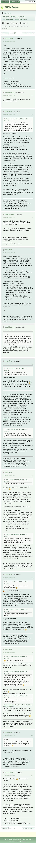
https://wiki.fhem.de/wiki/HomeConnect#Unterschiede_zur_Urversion (17, 706)
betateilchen (9, 214)
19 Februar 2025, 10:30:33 (9, 95)
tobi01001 (8, 250)
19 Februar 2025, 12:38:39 (9, 330)
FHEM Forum (12, 7)
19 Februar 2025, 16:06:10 (9, 652)
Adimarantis (9, 38)
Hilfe (4, 839)
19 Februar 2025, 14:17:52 (9, 475)
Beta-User (8, 111)
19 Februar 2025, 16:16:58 (9, 735)
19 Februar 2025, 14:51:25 (9, 577)
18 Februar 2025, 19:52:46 (9, 41)
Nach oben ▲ (29, 839)
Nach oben (5, 828)
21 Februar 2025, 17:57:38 (9, 775)
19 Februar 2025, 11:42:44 (9, 252)
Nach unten (5, 33)
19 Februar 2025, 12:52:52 (9, 364)
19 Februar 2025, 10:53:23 (9, 114)
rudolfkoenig (9, 92)
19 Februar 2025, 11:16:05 (9, 217)
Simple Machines (22, 841)
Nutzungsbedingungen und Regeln (16, 839)
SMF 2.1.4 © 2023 (14, 841)
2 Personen (5, 78)
